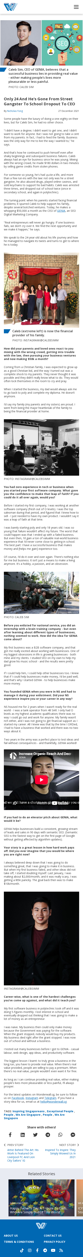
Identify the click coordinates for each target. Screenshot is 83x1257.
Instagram (31, 1098)
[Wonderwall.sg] (10, 7)
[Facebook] (37, 1250)
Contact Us (53, 1235)
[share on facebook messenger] (73, 1134)
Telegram (50, 1098)
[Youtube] (53, 1250)
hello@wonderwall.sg (53, 1101)
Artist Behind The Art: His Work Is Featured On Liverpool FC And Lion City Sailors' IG (23, 1152)
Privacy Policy (54, 1242)
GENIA (61, 211)
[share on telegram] (48, 1134)
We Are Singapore (28, 1114)
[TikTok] (22, 1250)
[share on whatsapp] (60, 1134)
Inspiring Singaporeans (29, 1111)
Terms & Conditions (19, 1242)
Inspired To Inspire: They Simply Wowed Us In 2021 (60, 1151)
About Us (11, 1235)
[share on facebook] (10, 1134)
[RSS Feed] (61, 1250)
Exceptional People (60, 1111)
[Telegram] (45, 1250)
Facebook (18, 1098)
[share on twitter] (35, 1134)
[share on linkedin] (23, 1134)
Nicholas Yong (15, 111)
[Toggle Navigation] (76, 7)
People (8, 1114)
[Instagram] (30, 1250)
